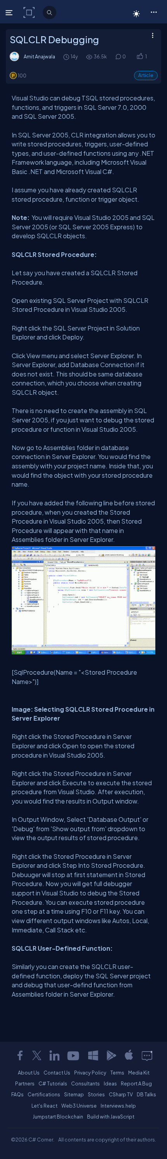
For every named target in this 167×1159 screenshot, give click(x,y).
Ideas (110, 1083)
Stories (96, 1094)
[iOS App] (129, 1055)
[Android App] (111, 1055)
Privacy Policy (90, 1072)
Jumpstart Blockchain (58, 1116)
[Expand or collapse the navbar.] (10, 12)
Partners (25, 1083)
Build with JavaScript (110, 1116)
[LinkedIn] (54, 1055)
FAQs (17, 1094)
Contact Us (56, 1072)
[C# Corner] (30, 12)
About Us (29, 1072)
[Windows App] (93, 1055)
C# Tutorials (52, 1083)
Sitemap (74, 1094)
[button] (153, 12)
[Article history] (67, 56)
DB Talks (146, 1094)
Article (145, 75)
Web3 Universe (79, 1106)
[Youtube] (73, 1055)
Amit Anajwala (39, 56)
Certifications (44, 1094)
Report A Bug (136, 1083)
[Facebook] (19, 1055)
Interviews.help (118, 1106)
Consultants (85, 1083)
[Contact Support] (147, 1055)
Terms (117, 1072)
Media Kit (139, 1072)
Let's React (44, 1106)
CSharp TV (121, 1094)
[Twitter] (37, 1055)
